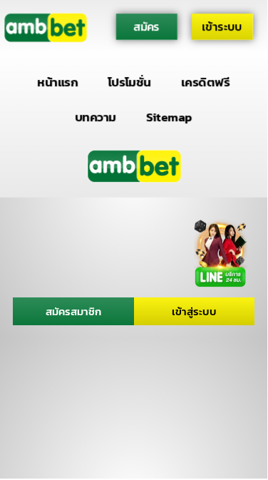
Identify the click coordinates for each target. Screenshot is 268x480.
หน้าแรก (58, 82)
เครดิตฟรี (205, 82)
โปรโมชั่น (129, 82)
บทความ (95, 117)
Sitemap (169, 117)
